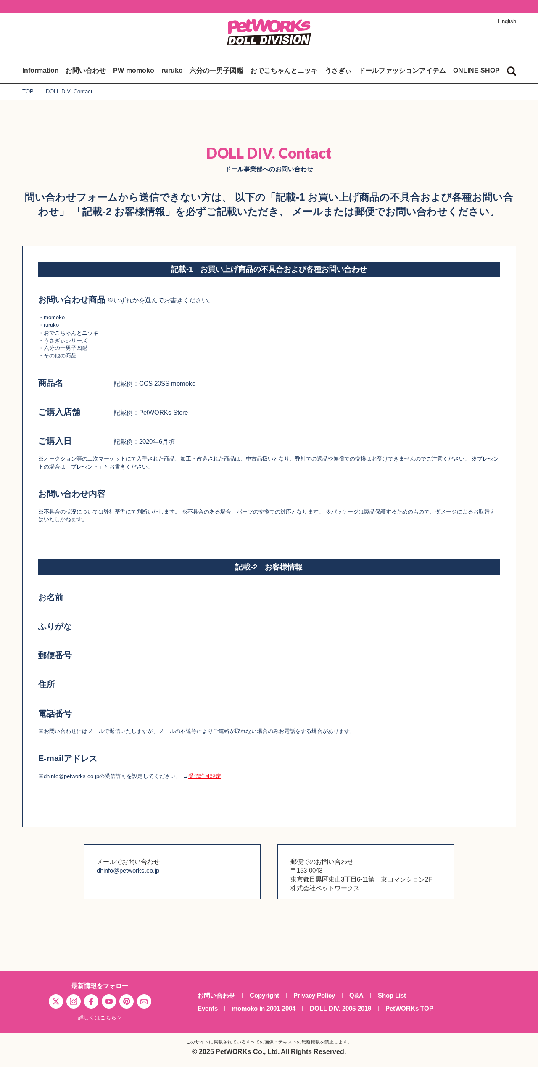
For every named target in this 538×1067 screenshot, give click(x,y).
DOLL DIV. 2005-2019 (340, 1008)
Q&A (356, 995)
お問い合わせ (86, 70)
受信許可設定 (204, 776)
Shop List (392, 995)
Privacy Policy (314, 995)
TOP (28, 91)
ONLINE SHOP (476, 70)
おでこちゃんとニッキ (284, 70)
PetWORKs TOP (409, 1008)
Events (208, 1008)
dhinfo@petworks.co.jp (128, 870)
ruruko (172, 70)
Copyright (264, 995)
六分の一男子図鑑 (216, 70)
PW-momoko (133, 70)
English (507, 21)
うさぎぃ (338, 70)
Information (40, 70)
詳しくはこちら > (99, 1017)
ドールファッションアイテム (402, 70)
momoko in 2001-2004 (263, 1008)
